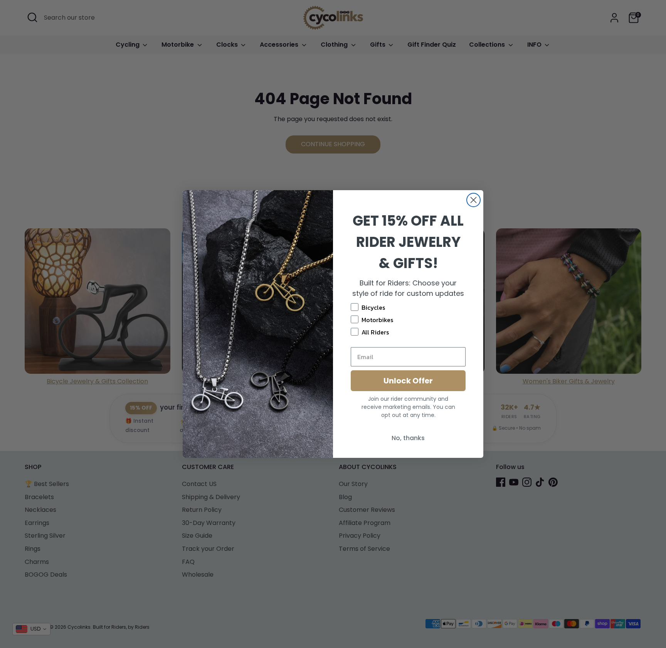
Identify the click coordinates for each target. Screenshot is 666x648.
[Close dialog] (473, 200)
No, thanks (408, 438)
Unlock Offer (408, 380)
